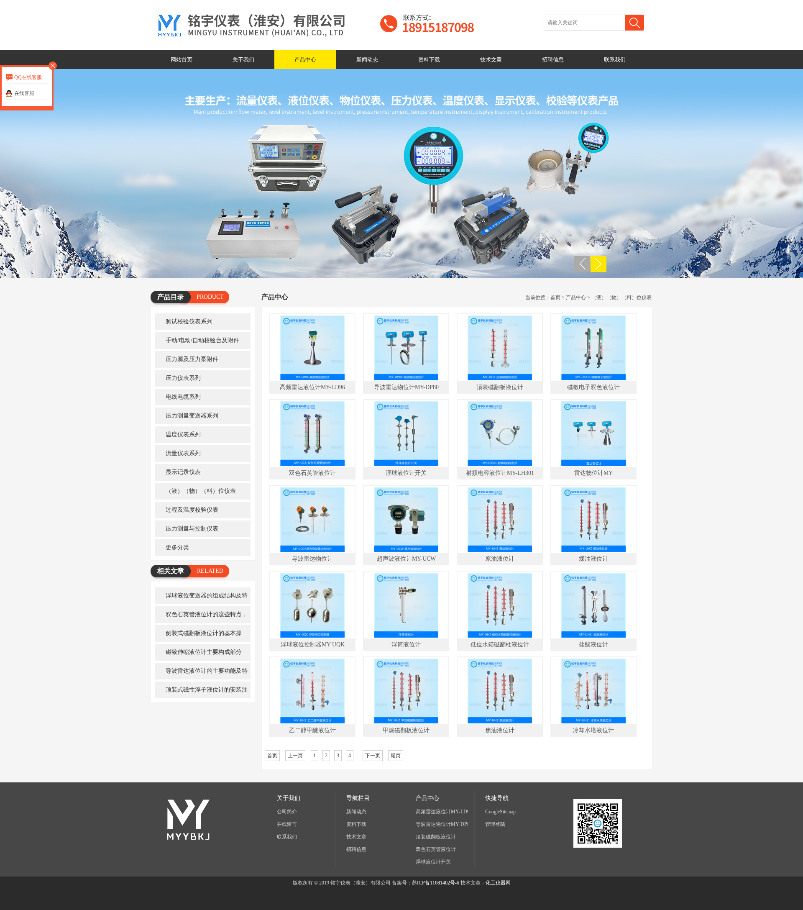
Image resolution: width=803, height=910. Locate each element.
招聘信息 (553, 59)
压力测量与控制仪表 (192, 528)
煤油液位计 (593, 559)
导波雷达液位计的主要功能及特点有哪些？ (201, 673)
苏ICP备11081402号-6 (435, 883)
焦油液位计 (499, 730)
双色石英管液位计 (312, 473)
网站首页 (181, 59)
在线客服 (24, 93)
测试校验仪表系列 (189, 321)
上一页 (295, 756)
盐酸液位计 (593, 644)
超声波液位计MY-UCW (406, 559)
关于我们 (243, 59)
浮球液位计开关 (406, 473)
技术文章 (491, 59)
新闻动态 (367, 59)
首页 (555, 297)
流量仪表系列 (183, 453)
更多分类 (177, 547)
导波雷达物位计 (312, 559)
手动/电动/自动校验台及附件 (202, 340)
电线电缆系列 (183, 397)
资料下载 (429, 59)
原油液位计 (499, 559)
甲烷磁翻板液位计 (406, 730)
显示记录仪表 (183, 472)
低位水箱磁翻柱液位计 (500, 644)
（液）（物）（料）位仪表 (201, 491)
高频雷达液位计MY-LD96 (312, 387)
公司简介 (287, 812)
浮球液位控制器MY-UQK (313, 644)
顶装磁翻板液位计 (499, 387)
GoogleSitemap (500, 812)
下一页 (372, 756)
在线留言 (287, 824)
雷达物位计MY (593, 473)
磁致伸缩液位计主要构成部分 (204, 652)
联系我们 (615, 59)
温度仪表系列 (183, 434)
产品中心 (305, 59)
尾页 (396, 756)
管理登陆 (495, 824)
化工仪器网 (498, 883)
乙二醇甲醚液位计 (312, 730)
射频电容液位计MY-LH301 (500, 473)
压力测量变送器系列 (192, 416)
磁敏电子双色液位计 (593, 387)
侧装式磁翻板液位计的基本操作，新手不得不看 (198, 636)
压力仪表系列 (183, 378)
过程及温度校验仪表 (192, 510)
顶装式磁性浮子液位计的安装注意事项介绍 (201, 692)
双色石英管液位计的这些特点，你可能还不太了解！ (201, 617)
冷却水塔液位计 (593, 730)
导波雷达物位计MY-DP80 (406, 387)
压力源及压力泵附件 (192, 359)
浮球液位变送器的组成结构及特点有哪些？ (201, 598)
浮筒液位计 (406, 644)
